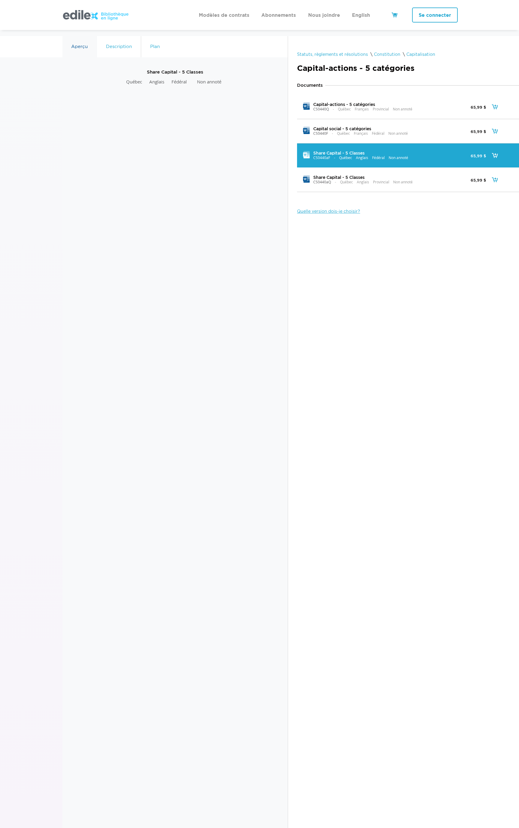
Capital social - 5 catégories (342, 128)
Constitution (387, 54)
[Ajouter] (495, 107)
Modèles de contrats (224, 15)
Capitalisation (420, 54)
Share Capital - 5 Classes (339, 153)
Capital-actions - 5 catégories (344, 104)
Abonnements (278, 15)
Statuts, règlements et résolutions (332, 54)
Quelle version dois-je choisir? (328, 211)
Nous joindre (324, 15)
